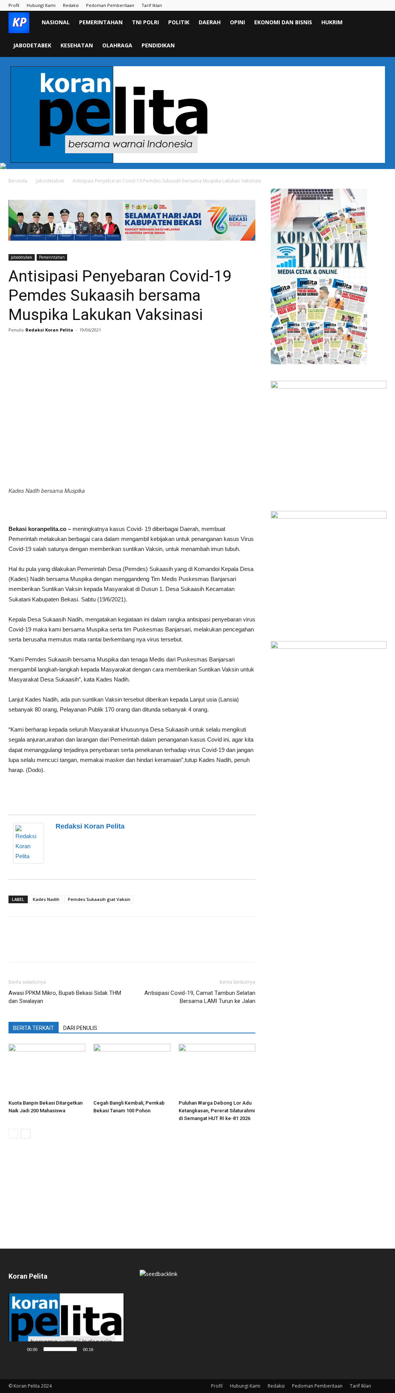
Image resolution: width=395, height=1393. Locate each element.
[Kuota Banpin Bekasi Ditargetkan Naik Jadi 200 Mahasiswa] (46, 1070)
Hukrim (332, 22)
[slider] (60, 1349)
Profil (13, 5)
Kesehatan (77, 45)
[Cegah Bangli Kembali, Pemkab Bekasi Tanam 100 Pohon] (131, 1070)
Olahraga (117, 45)
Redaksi (71, 5)
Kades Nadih (46, 899)
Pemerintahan (101, 22)
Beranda (17, 180)
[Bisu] (102, 1349)
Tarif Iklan (152, 5)
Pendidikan (158, 45)
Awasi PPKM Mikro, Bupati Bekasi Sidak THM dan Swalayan (64, 997)
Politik (178, 22)
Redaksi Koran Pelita (49, 330)
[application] (66, 1325)
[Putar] (18, 1349)
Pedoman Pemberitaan (110, 5)
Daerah (210, 22)
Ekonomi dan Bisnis (283, 22)
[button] (377, 23)
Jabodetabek (32, 45)
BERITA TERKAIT (33, 1028)
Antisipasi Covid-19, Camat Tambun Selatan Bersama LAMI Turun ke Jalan (199, 997)
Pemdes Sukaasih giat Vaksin (99, 899)
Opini (237, 22)
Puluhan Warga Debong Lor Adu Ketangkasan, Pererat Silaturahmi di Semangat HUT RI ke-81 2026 (217, 1110)
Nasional (56, 22)
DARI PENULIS (80, 1028)
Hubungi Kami (41, 5)
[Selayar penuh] (114, 1349)
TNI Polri (145, 22)
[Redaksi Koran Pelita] (30, 843)
